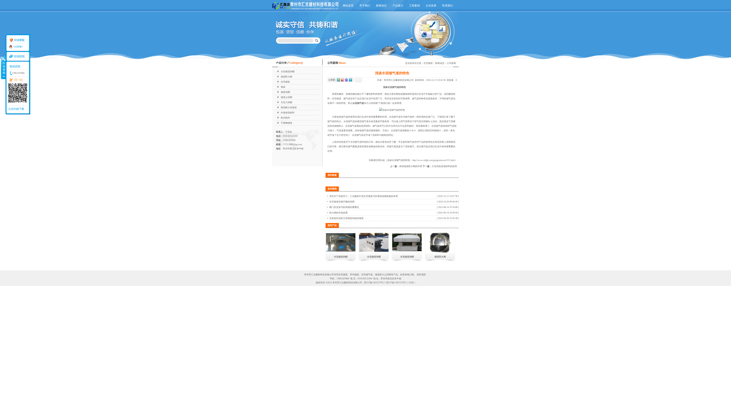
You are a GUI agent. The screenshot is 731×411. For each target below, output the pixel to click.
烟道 (283, 87)
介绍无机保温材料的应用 (444, 166)
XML (411, 282)
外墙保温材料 (287, 112)
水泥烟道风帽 (287, 71)
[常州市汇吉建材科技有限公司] (306, 10)
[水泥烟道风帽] (340, 252)
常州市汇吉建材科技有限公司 (399, 80)
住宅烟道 (285, 81)
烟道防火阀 (286, 76)
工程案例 (414, 5)
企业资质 (431, 5)
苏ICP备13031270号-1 (397, 282)
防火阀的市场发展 (338, 212)
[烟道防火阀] (440, 252)
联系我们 (447, 5)
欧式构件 (285, 117)
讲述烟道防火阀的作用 (410, 166)
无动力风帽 (286, 102)
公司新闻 (451, 63)
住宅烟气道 (367, 274)
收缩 (3, 68)
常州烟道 (354, 274)
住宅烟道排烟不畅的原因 (341, 201)
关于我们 (364, 5)
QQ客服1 (18, 46)
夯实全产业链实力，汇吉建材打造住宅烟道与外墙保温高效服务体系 (363, 196)
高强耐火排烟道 (289, 107)
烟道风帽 (285, 92)
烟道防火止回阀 (383, 274)
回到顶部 (421, 274)
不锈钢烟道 (286, 123)
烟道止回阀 (286, 97)
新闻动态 (381, 5)
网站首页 (348, 5)
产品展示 (398, 5)
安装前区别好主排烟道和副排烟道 (346, 218)
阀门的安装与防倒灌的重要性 (344, 207)
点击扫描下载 (16, 109)
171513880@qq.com (292, 144)
